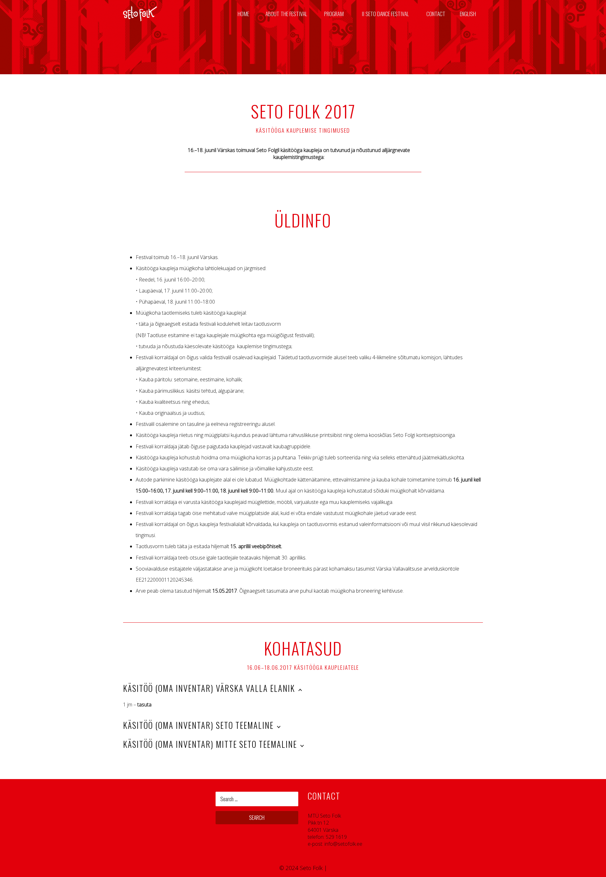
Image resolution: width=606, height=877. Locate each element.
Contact (435, 13)
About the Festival (286, 13)
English (468, 13)
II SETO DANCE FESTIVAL (385, 13)
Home (243, 13)
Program (334, 13)
